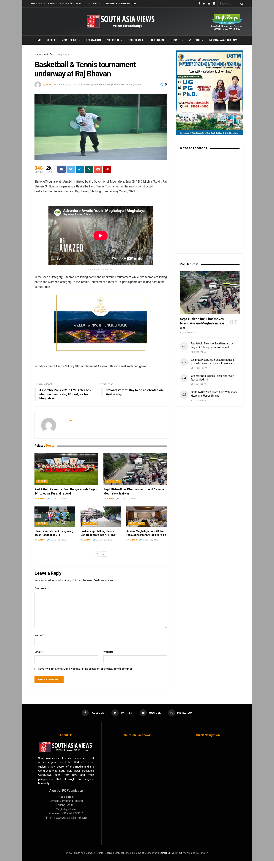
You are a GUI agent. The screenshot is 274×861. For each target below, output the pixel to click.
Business (157, 40)
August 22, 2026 (57, 540)
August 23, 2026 (57, 498)
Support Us (81, 3)
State (51, 40)
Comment (41, 588)
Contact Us (95, 3)
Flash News (99, 84)
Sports (175, 40)
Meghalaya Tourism (223, 40)
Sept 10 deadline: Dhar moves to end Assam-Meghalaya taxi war (202, 323)
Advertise (52, 3)
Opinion (198, 40)
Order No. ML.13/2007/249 (175, 853)
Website (108, 651)
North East (70, 40)
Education (93, 40)
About (42, 3)
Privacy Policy (66, 3)
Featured (86, 84)
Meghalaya (63, 54)
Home (34, 3)
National (113, 40)
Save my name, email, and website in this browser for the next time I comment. (86, 668)
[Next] (104, 554)
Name (39, 635)
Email (39, 652)
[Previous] (97, 554)
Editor (49, 84)
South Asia (135, 40)
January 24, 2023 (67, 84)
